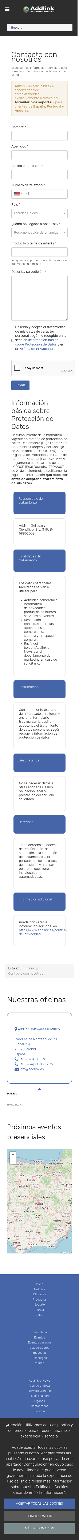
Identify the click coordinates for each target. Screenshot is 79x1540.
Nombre (18, 127)
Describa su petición (28, 272)
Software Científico (39, 1391)
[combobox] (20, 193)
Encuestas (39, 1353)
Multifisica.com (39, 1396)
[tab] (39, 1090)
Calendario (39, 1332)
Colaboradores (39, 1348)
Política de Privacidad (36, 349)
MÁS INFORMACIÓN (39, 1528)
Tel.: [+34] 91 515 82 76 (35, 1064)
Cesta (39, 1315)
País (15, 205)
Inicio (39, 1284)
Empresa (40, 1411)
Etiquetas (39, 1294)
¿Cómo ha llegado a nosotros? (35, 224)
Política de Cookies (52, 1487)
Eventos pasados (39, 1342)
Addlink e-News (39, 1380)
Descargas (39, 1358)
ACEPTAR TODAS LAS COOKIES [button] (39, 1504)
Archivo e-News (40, 1385)
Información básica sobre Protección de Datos (36, 342)
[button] (13, 1155)
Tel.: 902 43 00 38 (32, 1059)
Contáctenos (39, 1406)
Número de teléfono (28, 185)
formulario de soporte (33, 102)
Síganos (39, 1401)
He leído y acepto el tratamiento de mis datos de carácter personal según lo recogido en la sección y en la (40, 338)
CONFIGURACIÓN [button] (39, 1516)
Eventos (39, 1337)
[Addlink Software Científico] (38, 9)
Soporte (39, 1304)
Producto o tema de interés (33, 243)
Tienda (39, 1310)
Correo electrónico (27, 166)
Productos (40, 1299)
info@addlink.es (31, 1069)
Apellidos (19, 147)
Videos (39, 1363)
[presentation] (39, 1093)
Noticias (39, 1289)
